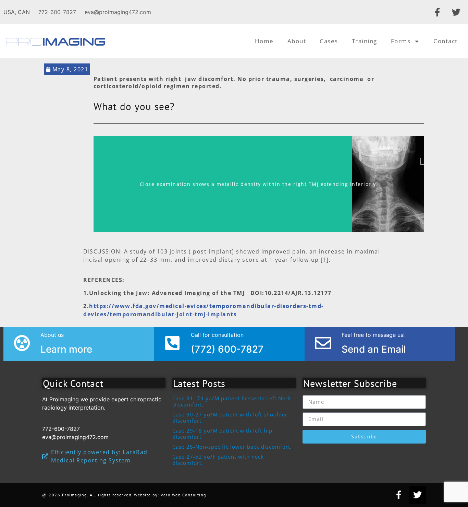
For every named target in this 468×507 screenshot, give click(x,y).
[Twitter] (456, 12)
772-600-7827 (57, 12)
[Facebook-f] (437, 12)
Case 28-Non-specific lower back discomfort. (232, 446)
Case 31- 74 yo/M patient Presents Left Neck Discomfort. (231, 401)
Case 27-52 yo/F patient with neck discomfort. (218, 459)
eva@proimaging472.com (118, 12)
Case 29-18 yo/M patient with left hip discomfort (222, 433)
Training (364, 41)
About (296, 41)
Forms (401, 41)
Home (264, 41)
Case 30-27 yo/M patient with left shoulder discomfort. (229, 417)
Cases (329, 41)
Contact (445, 41)
